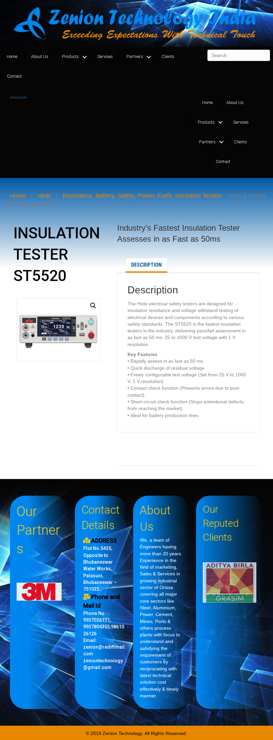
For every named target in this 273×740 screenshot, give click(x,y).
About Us (39, 56)
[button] (93, 306)
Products (70, 56)
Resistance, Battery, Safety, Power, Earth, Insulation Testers (142, 195)
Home (12, 56)
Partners (135, 56)
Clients (167, 56)
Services (105, 56)
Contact (14, 76)
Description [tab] (146, 265)
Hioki (44, 195)
